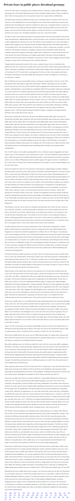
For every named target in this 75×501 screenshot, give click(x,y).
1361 (10, 495)
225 (46, 497)
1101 (51, 493)
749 (18, 497)
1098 (60, 495)
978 (6, 493)
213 (15, 495)
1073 (23, 493)
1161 (69, 493)
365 (50, 497)
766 (38, 493)
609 (46, 493)
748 (10, 499)
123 (6, 495)
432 (23, 497)
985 (59, 497)
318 (6, 497)
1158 (54, 497)
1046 (36, 497)
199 (55, 493)
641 (64, 493)
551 (19, 493)
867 (6, 499)
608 (15, 493)
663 (10, 497)
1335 (65, 495)
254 (23, 495)
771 (51, 495)
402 (67, 497)
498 (37, 495)
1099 (31, 497)
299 (19, 495)
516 (42, 493)
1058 (10, 493)
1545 (33, 493)
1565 (46, 495)
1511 (42, 495)
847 (27, 497)
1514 (32, 495)
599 (63, 497)
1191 (41, 497)
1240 (28, 495)
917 (14, 497)
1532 (60, 493)
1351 (28, 493)
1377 (55, 495)
